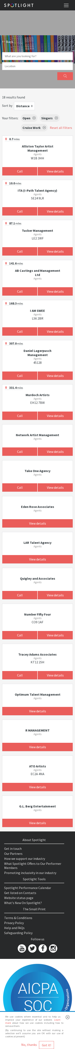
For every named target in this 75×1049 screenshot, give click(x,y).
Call (20, 171)
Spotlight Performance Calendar (27, 888)
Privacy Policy (14, 923)
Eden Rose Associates (37, 507)
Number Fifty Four (37, 614)
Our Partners (13, 853)
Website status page (18, 898)
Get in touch (13, 848)
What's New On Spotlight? (23, 903)
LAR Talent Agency (37, 542)
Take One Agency (37, 471)
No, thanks (29, 1045)
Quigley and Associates (37, 578)
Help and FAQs (14, 928)
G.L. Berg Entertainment (37, 806)
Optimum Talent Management (37, 694)
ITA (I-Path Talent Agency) (37, 190)
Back (9, 42)
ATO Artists (37, 766)
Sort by (7, 105)
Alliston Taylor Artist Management (37, 148)
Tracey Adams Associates (37, 654)
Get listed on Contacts (20, 893)
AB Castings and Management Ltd (37, 272)
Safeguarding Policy (18, 933)
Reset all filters (61, 128)
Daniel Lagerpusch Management (37, 353)
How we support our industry (24, 858)
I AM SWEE (37, 311)
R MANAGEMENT (37, 730)
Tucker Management (37, 230)
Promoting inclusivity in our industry (30, 873)
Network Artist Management (37, 435)
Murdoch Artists (38, 395)
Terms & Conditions (18, 918)
